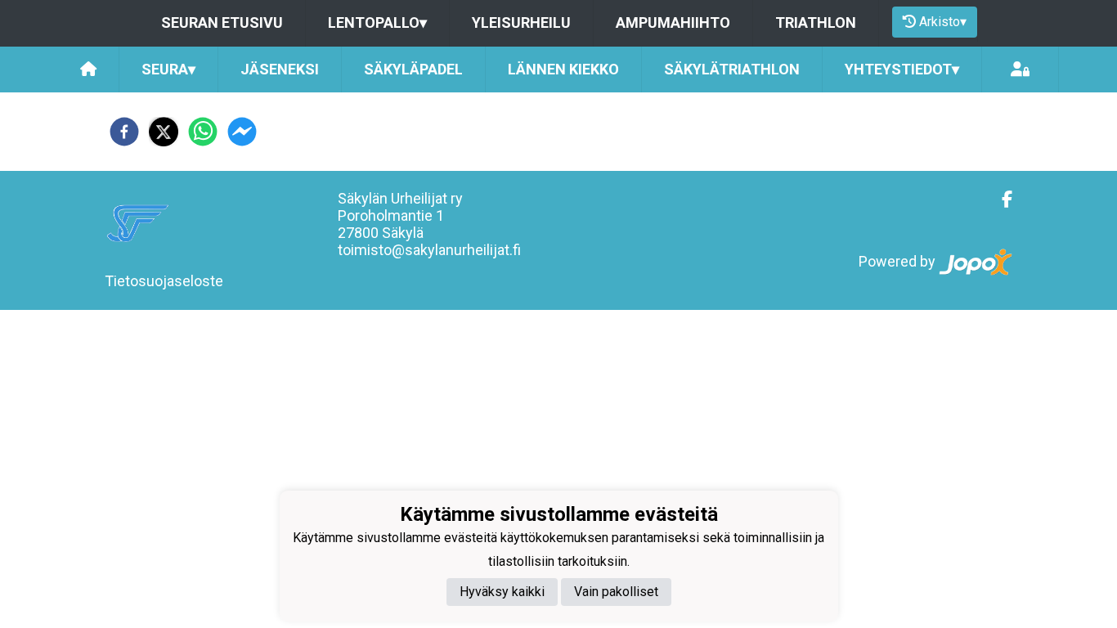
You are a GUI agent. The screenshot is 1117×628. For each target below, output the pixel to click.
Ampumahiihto (673, 22)
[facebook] (124, 131)
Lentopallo (377, 22)
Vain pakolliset (616, 591)
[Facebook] (1000, 200)
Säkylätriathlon (732, 69)
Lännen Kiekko (563, 69)
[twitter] (163, 131)
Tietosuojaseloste (164, 280)
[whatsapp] (203, 131)
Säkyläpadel (413, 69)
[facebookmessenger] (242, 131)
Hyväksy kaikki (502, 591)
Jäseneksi (279, 69)
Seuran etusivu (222, 22)
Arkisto (943, 21)
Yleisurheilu (521, 22)
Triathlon (815, 22)
